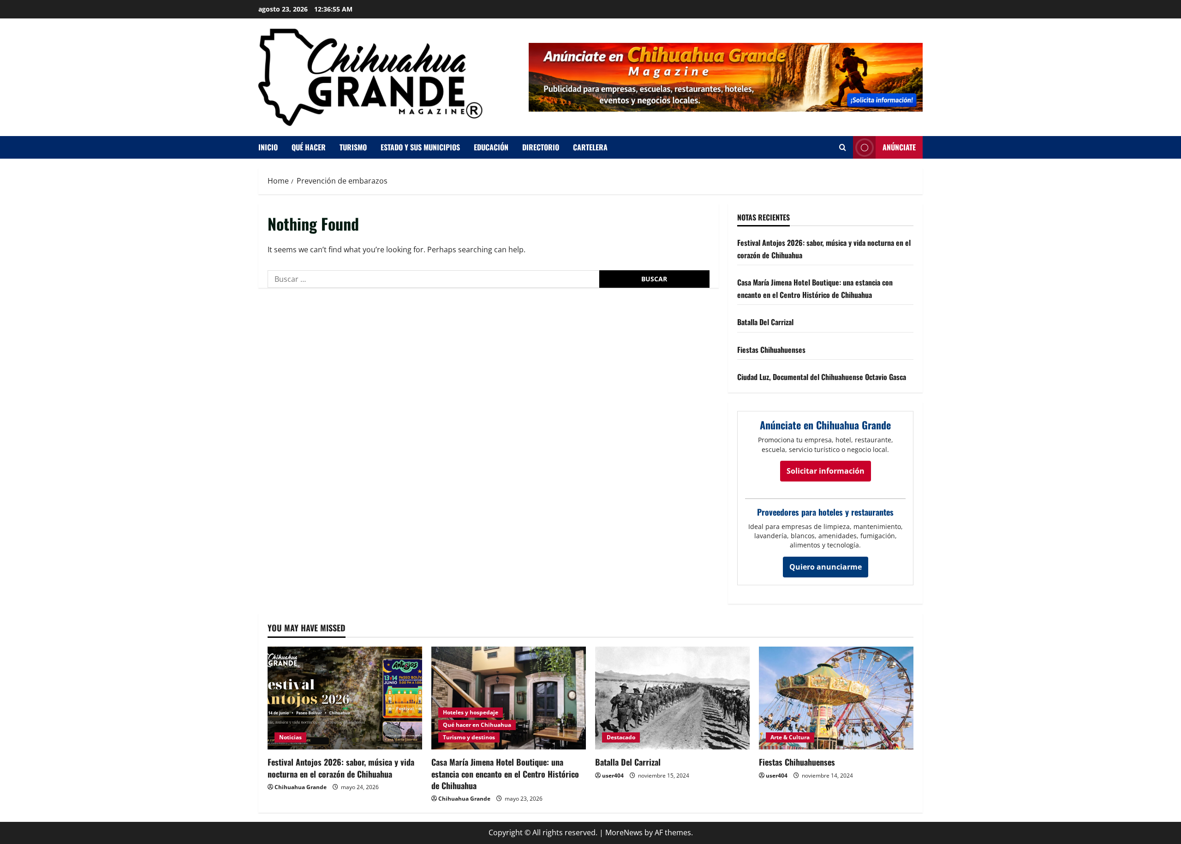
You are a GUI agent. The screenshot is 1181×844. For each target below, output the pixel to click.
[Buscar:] (433, 279)
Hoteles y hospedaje (470, 712)
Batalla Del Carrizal (765, 321)
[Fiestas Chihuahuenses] (836, 698)
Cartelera (590, 147)
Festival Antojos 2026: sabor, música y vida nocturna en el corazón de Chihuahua (341, 767)
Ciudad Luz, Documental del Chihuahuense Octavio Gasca (821, 376)
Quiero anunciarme (825, 567)
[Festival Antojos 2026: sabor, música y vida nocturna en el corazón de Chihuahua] (345, 698)
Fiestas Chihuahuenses (771, 349)
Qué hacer (309, 147)
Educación (491, 147)
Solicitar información (826, 471)
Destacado (621, 737)
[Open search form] (842, 147)
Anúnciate (899, 147)
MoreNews (624, 832)
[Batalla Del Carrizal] (672, 698)
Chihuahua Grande (300, 787)
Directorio (540, 147)
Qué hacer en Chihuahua (477, 725)
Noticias (290, 737)
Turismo (353, 147)
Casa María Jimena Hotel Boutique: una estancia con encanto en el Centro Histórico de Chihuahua (505, 773)
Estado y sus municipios (420, 147)
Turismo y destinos (469, 737)
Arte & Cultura (790, 737)
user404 (613, 775)
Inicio (268, 147)
